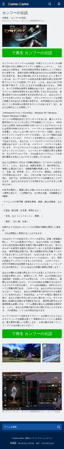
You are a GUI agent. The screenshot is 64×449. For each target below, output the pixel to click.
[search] (58, 427)
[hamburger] (3, 4)
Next (58, 353)
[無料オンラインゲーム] (18, 4)
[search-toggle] (50, 4)
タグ (38, 443)
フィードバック (47, 443)
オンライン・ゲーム (26, 443)
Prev (6, 353)
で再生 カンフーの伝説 (32, 53)
